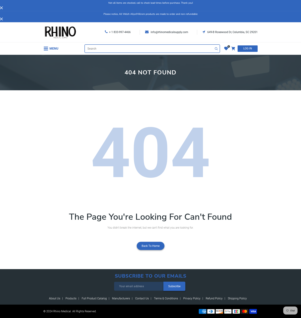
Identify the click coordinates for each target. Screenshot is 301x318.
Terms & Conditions (166, 298)
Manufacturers (121, 298)
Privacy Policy (191, 298)
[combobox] (152, 48)
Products (70, 298)
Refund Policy (214, 298)
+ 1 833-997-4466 (120, 32)
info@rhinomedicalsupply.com (169, 32)
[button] (50, 49)
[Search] (216, 48)
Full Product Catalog (94, 298)
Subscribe (174, 286)
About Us (54, 298)
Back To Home (151, 246)
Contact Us (142, 298)
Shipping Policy (237, 298)
